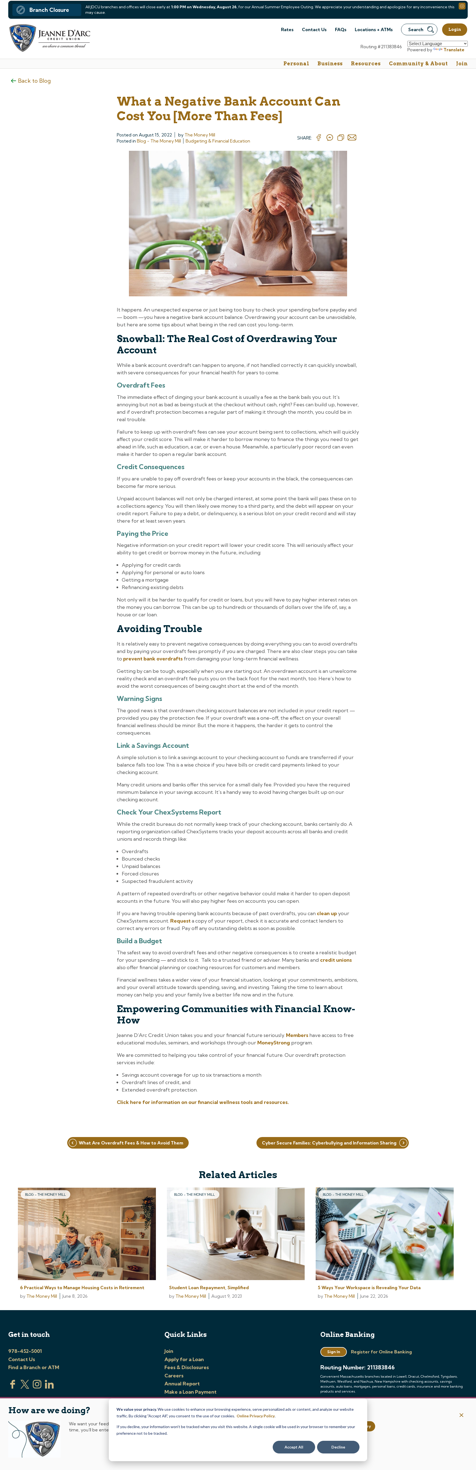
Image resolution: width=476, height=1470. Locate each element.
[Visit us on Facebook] (12, 1387)
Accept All (294, 1447)
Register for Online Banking (381, 1352)
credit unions (336, 960)
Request (180, 921)
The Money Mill (200, 135)
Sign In (333, 1351)
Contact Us (314, 29)
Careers (173, 1375)
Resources (366, 63)
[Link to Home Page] (49, 39)
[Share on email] (352, 138)
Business (330, 63)
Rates (287, 29)
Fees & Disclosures (186, 1367)
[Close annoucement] (461, 1415)
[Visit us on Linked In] (49, 1387)
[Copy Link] (341, 137)
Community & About (418, 63)
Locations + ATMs (374, 29)
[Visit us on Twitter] (24, 1387)
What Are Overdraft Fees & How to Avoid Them (131, 1143)
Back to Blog (34, 80)
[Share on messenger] (330, 138)
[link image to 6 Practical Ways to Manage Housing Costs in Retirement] (87, 1234)
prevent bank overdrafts (153, 658)
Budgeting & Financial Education (218, 141)
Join (462, 63)
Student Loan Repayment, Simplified (209, 1287)
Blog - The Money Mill (159, 141)
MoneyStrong (273, 1042)
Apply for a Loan (184, 1359)
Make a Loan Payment (190, 1392)
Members (297, 1035)
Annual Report (182, 1383)
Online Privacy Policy (256, 1415)
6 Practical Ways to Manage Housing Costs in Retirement (82, 1287)
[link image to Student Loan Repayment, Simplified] (236, 1234)
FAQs (341, 29)
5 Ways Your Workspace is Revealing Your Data (369, 1287)
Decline (338, 1447)
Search (415, 29)
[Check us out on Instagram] (37, 1387)
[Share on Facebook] (319, 137)
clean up (327, 913)
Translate (453, 49)
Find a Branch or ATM (33, 1367)
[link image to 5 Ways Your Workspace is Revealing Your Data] (385, 1234)
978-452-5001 (25, 1351)
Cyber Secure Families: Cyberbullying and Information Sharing (329, 1143)
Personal (296, 63)
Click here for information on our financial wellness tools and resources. (203, 1102)
